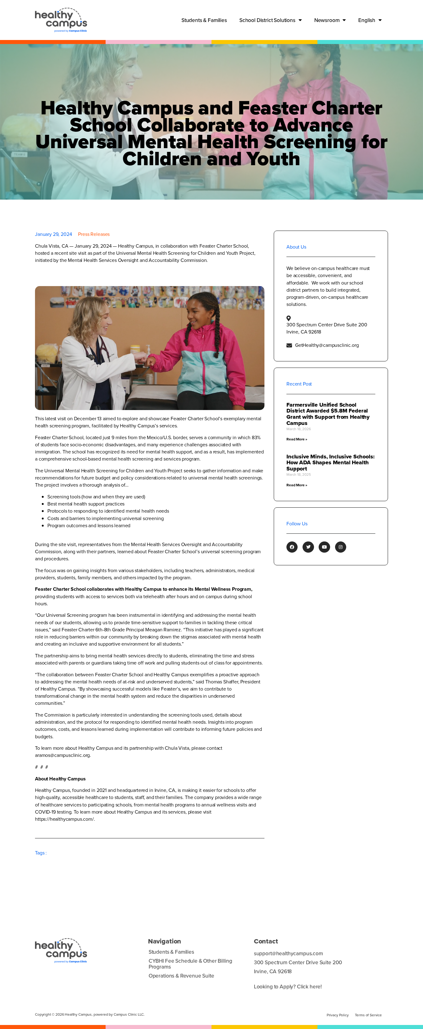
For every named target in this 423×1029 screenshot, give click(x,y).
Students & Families (204, 20)
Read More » (296, 439)
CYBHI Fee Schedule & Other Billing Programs (190, 963)
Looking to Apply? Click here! (288, 986)
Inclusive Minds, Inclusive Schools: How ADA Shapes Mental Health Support (330, 463)
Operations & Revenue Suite (181, 975)
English (366, 20)
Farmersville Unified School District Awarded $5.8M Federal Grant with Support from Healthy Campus (327, 414)
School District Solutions (267, 20)
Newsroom (327, 20)
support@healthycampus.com (288, 953)
